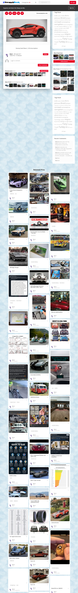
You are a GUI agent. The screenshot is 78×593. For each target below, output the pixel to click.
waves (71, 42)
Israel (55, 26)
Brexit (63, 18)
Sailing (62, 36)
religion (68, 34)
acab (55, 15)
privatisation (58, 32)
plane (56, 30)
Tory (64, 38)
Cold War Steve (67, 20)
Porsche (33, 537)
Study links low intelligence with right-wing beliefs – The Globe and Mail (63, 148)
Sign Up (72, 8)
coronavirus (65, 22)
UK (66, 42)
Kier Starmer (60, 26)
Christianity (61, 20)
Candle (53, 226)
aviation (59, 15)
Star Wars (62, 282)
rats (17, 585)
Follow (45, 54)
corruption (58, 24)
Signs (67, 36)
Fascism (65, 24)
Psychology (57, 34)
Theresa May (59, 39)
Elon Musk (19, 300)
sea (65, 36)
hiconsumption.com (41, 13)
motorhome (34, 207)
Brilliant (68, 18)
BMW (11, 501)
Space (70, 36)
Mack (13, 197)
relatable (62, 34)
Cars (14, 71)
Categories (25, 2)
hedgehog (12, 585)
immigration (70, 24)
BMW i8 (12, 193)
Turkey (62, 41)
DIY (11, 478)
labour (65, 26)
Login (73, 2)
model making (34, 262)
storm (55, 39)
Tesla (11, 302)
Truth (56, 42)
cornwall (57, 22)
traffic (56, 388)
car (15, 193)
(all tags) (64, 46)
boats (63, 15)
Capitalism (56, 20)
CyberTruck (12, 402)
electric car (33, 458)
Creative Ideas (57, 231)
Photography (15, 361)
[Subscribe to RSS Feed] (35, 2)
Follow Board (44, 71)
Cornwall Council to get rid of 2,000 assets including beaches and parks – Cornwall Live (63, 154)
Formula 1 (33, 235)
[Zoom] (18, 13)
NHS (67, 28)
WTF (55, 44)
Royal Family (57, 36)
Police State (64, 30)
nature (64, 28)
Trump (69, 39)
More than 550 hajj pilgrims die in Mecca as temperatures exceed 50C (62, 143)
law (59, 28)
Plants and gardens (16, 590)
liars (62, 28)
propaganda (65, 32)
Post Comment (43, 65)
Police (60, 30)
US (68, 42)
